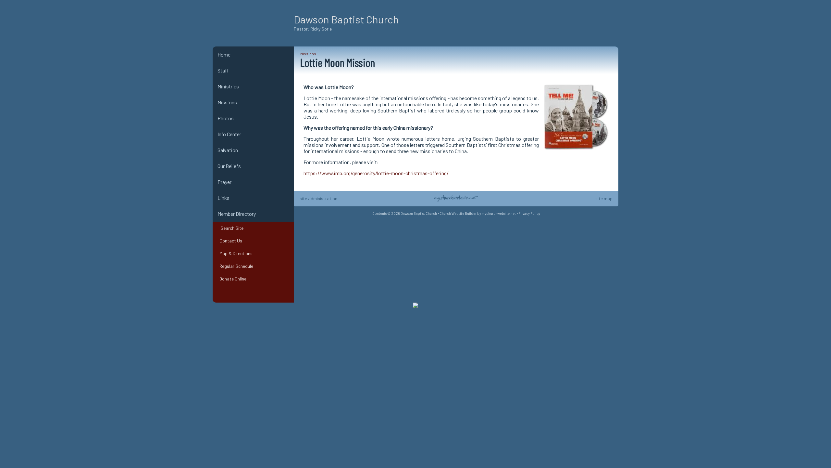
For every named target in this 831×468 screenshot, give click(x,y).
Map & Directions (235, 253)
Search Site (230, 228)
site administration (318, 198)
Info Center (229, 134)
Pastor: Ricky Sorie (313, 29)
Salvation (227, 150)
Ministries (228, 86)
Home (223, 54)
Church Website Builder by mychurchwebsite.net (478, 213)
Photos (225, 118)
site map (604, 198)
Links (223, 198)
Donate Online (231, 278)
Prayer (224, 182)
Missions (227, 102)
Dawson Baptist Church (346, 19)
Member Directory (236, 214)
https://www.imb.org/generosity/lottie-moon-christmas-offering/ (376, 173)
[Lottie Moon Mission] (576, 151)
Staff (223, 70)
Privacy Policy (529, 213)
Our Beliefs (229, 166)
